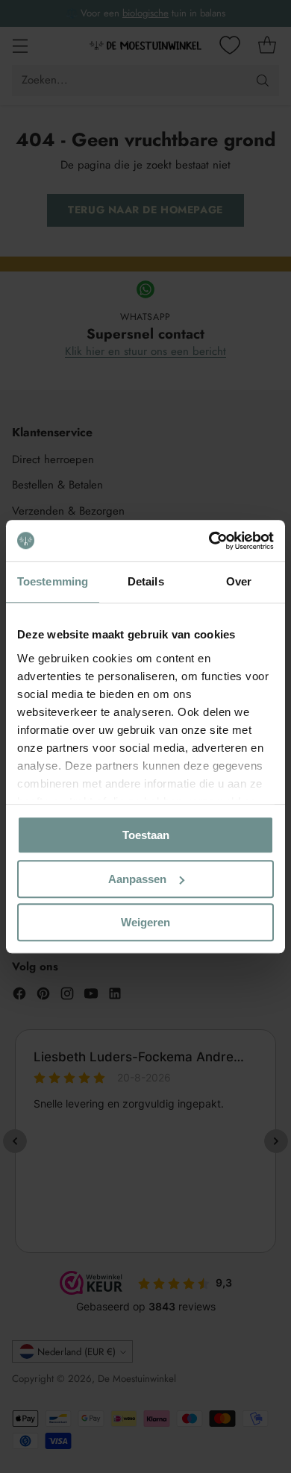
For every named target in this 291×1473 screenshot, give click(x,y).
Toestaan (145, 835)
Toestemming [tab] (52, 581)
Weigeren (145, 922)
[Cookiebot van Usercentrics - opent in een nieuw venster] (209, 540)
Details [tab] (146, 581)
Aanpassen (137, 879)
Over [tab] (238, 581)
